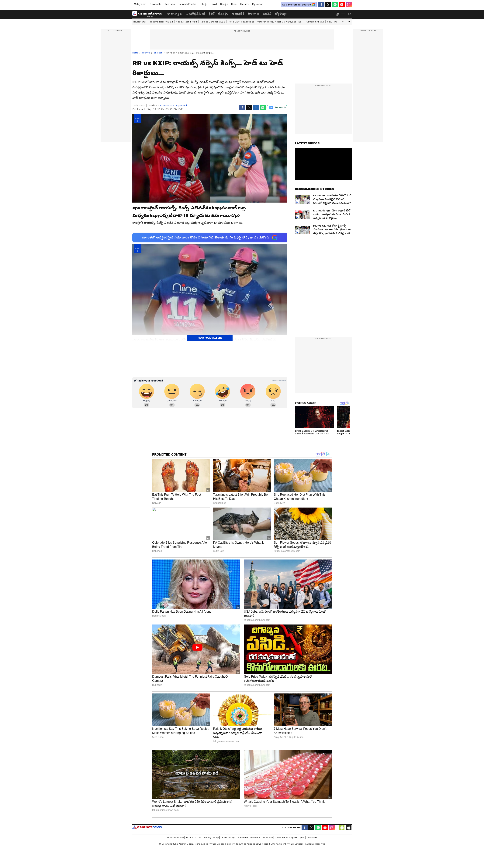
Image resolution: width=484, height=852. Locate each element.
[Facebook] (321, 4)
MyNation (257, 4)
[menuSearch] (349, 14)
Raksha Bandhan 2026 (212, 21)
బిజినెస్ (267, 13)
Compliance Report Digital (290, 837)
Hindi (234, 4)
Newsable (155, 4)
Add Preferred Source (296, 4)
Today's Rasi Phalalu (161, 21)
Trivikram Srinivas (314, 21)
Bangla (224, 4)
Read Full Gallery (210, 338)
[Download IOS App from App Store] (349, 827)
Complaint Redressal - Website (255, 837)
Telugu (203, 4)
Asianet (147, 827)
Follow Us (280, 107)
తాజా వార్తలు (174, 13)
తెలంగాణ (253, 13)
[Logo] (148, 14)
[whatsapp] (335, 4)
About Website (175, 837)
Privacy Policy (211, 837)
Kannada (169, 4)
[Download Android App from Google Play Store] (342, 827)
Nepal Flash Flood (186, 21)
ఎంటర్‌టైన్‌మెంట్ (195, 13)
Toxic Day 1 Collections (241, 21)
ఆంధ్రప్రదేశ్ (238, 13)
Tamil (213, 4)
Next (349, 22)
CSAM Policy (227, 837)
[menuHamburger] (343, 14)
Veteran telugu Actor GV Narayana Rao (279, 21)
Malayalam (140, 4)
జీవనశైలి (223, 13)
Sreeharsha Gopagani (173, 105)
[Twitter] (328, 4)
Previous (343, 22)
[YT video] (342, 4)
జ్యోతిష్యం (281, 13)
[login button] (338, 14)
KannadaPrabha (187, 4)
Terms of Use (193, 837)
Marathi (244, 4)
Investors (312, 837)
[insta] (349, 4)
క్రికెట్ (211, 13)
